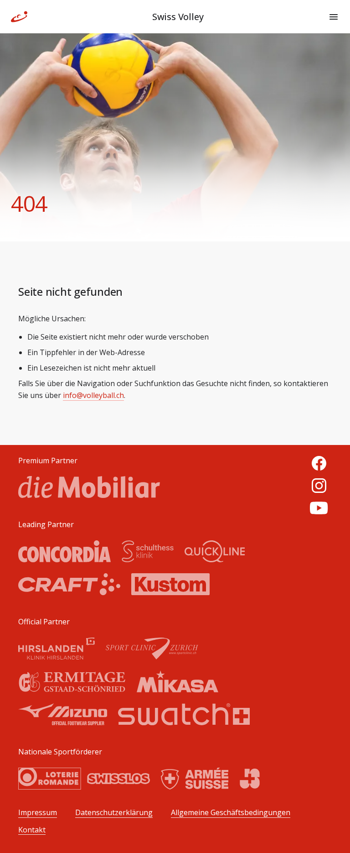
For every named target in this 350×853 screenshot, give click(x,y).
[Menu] (333, 16)
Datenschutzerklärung (114, 812)
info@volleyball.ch (93, 395)
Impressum (37, 812)
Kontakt (32, 830)
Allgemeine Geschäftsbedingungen (230, 812)
